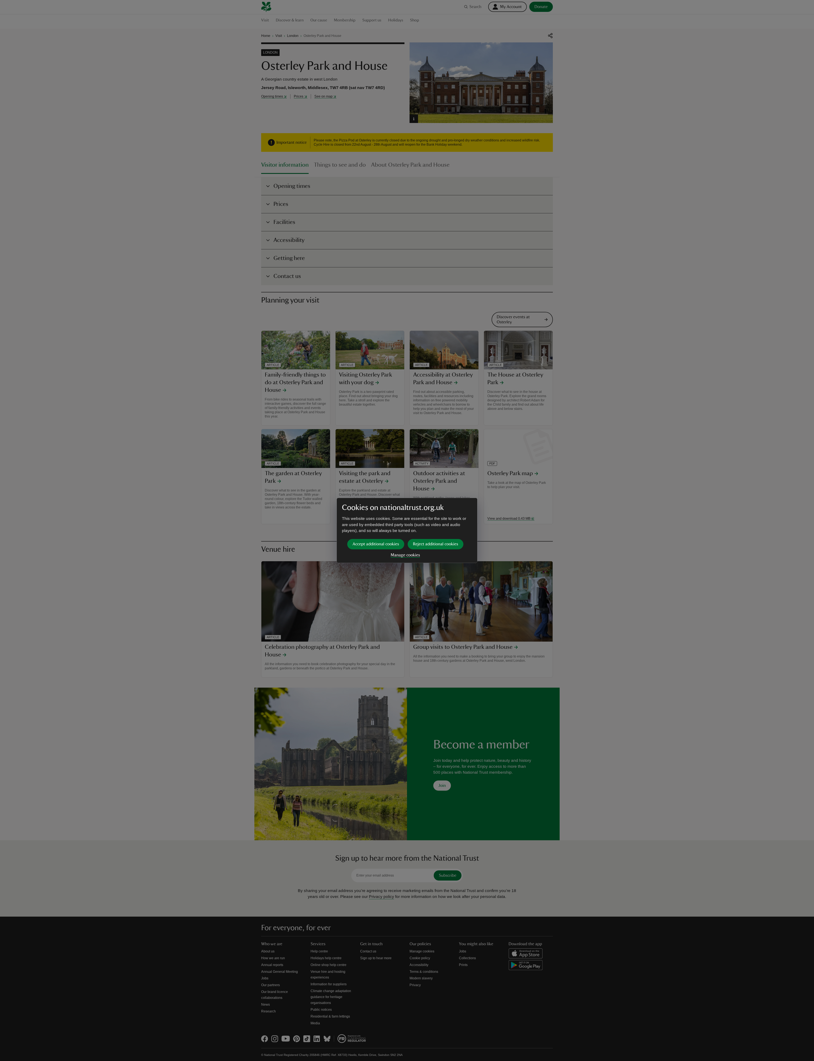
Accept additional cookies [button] (376, 544)
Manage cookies (405, 555)
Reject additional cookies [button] (435, 544)
